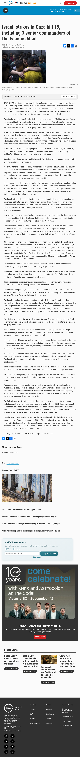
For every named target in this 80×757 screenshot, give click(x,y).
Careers (48, 719)
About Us (33, 705)
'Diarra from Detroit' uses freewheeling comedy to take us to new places (67, 661)
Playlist (48, 705)
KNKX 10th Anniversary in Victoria (40, 625)
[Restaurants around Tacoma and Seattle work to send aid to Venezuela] (49, 659)
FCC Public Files (67, 726)
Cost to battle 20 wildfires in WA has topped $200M (21, 509)
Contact (32, 709)
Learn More (40, 637)
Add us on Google (69, 96)
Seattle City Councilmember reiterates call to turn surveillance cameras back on (30, 661)
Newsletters (50, 714)
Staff (31, 714)
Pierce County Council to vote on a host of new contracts (11, 660)
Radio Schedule (35, 723)
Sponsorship (50, 723)
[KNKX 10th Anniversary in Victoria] (40, 593)
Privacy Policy (37, 557)
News (18, 549)
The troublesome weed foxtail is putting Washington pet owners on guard (29, 517)
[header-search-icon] (60, 3)
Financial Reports (67, 705)
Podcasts (49, 709)
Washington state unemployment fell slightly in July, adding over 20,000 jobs (31, 524)
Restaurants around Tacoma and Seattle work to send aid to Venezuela (49, 672)
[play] (5, 10)
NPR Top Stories (13, 463)
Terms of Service (67, 716)
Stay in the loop (49, 554)
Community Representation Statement (67, 710)
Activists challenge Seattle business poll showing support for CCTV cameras (31, 531)
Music (9, 549)
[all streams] (77, 10)
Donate (71, 3)
